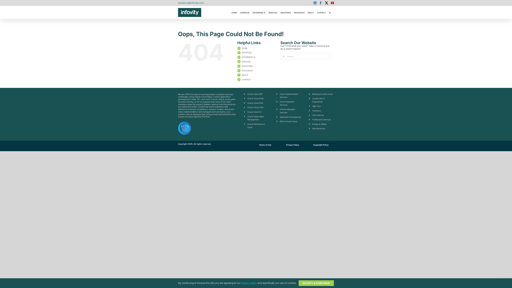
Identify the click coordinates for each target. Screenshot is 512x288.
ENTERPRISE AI (248, 57)
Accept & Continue (316, 283)
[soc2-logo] (184, 122)
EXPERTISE (247, 52)
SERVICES (246, 62)
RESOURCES (247, 70)
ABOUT (245, 75)
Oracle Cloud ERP (255, 94)
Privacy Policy (292, 145)
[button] (330, 12)
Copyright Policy (321, 145)
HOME (244, 48)
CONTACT (246, 79)
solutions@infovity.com (191, 2)
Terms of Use (265, 145)
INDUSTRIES (247, 66)
